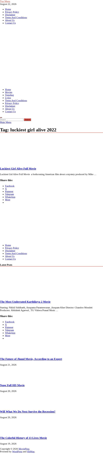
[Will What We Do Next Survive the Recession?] (8, 405)
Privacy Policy (12, 12)
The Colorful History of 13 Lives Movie (23, 437)
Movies (8, 92)
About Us (9, 20)
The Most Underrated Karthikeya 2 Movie (25, 301)
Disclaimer (10, 14)
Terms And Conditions (16, 17)
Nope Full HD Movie (12, 385)
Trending (9, 95)
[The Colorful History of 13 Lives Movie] (8, 432)
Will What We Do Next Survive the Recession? (27, 411)
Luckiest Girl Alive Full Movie (18, 168)
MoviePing (24, 448)
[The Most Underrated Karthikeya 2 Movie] (22, 296)
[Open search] (1, 117)
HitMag (31, 451)
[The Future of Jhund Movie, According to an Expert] (8, 353)
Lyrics (8, 97)
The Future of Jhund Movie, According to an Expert (31, 358)
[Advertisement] (51, 68)
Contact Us (10, 23)
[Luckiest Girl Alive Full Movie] (51, 150)
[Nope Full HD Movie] (8, 379)
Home (8, 9)
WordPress (17, 451)
